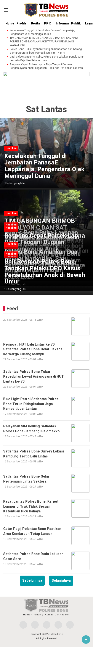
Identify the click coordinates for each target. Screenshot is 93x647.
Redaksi (64, 614)
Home (9, 23)
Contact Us (51, 614)
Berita (35, 23)
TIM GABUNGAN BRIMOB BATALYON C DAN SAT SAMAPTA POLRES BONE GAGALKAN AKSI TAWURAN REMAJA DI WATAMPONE (44, 41)
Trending (37, 614)
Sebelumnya (32, 580)
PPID (47, 23)
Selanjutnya (61, 580)
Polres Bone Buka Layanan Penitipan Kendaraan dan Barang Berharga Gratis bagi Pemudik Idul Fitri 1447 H (46, 51)
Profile (21, 23)
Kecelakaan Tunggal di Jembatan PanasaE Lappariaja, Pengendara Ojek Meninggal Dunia (42, 32)
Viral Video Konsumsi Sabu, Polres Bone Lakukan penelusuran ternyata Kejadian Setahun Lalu (47, 58)
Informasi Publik (68, 23)
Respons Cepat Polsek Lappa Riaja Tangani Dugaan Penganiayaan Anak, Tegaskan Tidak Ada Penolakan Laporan (46, 66)
